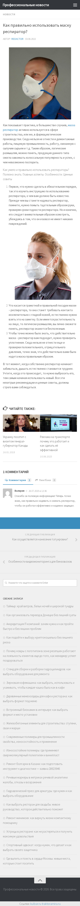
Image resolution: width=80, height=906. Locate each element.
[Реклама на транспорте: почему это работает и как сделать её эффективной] (58, 423)
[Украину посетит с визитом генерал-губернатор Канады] (21, 423)
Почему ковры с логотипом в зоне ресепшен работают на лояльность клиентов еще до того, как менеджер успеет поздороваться (39, 655)
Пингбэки (47, 480)
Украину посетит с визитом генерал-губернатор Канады (15, 441)
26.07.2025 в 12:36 (38, 491)
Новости (9, 14)
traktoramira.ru (51, 904)
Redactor (17, 39)
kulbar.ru (35, 904)
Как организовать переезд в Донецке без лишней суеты (41, 615)
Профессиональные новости (26, 5)
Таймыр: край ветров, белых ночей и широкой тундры (39, 606)
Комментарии (19, 480)
